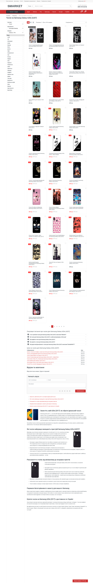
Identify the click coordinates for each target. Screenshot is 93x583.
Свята (8, 66)
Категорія (9, 22)
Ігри (8, 54)
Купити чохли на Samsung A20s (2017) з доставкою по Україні (44, 406)
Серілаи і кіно (10, 74)
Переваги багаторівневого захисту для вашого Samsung (43, 403)
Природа (9, 70)
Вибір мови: (81, 1)
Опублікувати (80, 391)
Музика (9, 86)
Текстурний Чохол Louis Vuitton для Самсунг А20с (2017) (40, 362)
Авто (8, 60)
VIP (8, 39)
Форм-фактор (10, 26)
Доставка (16, 1)
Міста (8, 47)
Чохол (10, 24)
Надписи (9, 62)
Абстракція (9, 41)
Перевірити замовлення (30, 1)
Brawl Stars (9, 90)
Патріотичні (10, 64)
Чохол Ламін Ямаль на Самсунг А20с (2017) (37, 355)
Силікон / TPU (12, 32)
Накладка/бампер (13, 28)
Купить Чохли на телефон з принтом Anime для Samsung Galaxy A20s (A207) (45, 351)
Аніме (8, 43)
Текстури (9, 78)
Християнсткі (10, 88)
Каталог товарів (14, 11)
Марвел (9, 58)
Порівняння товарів (46, 1)
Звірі (8, 51)
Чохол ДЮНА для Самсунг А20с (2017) (36, 360)
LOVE (8, 37)
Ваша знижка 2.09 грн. (80, 581)
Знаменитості (10, 52)
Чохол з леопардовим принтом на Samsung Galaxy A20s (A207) (42, 353)
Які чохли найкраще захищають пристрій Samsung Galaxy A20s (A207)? (47, 399)
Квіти (8, 84)
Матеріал (9, 30)
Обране (38, 1)
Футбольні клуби (11, 82)
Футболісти (9, 80)
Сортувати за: (69, 22)
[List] (33, 22)
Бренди (9, 45)
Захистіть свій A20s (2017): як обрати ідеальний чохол (43, 396)
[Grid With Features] (30, 22)
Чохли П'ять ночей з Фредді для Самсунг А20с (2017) (39, 364)
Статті (21, 1)
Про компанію (9, 1)
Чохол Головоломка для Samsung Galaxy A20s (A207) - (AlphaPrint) (43, 357)
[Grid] (28, 22)
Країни (8, 76)
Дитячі (8, 49)
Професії (9, 72)
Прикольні (9, 68)
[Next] (64, 326)
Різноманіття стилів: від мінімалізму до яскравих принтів (43, 401)
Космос (9, 56)
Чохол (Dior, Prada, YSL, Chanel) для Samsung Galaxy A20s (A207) (42, 358)
